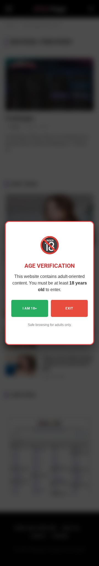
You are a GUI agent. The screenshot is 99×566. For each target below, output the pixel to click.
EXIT (69, 308)
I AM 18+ (30, 308)
